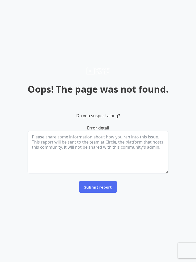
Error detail (98, 128)
